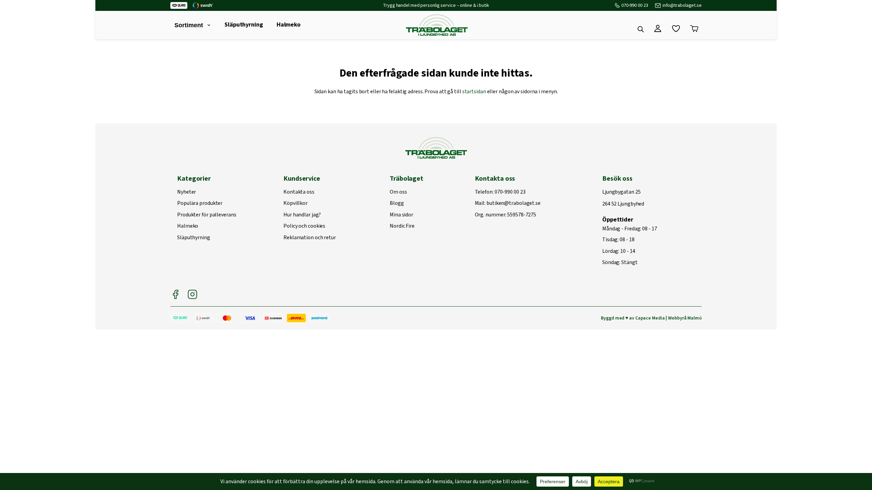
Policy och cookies (304, 226)
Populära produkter (199, 203)
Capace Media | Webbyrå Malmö (668, 318)
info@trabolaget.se (682, 5)
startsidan (474, 91)
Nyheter (186, 192)
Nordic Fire (402, 226)
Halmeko (288, 24)
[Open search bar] (640, 29)
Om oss (398, 192)
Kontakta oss (298, 192)
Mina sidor (401, 215)
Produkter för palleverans (206, 215)
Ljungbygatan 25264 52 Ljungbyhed (623, 198)
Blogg (397, 203)
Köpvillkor (295, 203)
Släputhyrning (243, 24)
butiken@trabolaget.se (513, 203)
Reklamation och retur (309, 238)
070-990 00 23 (634, 5)
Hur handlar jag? (302, 215)
